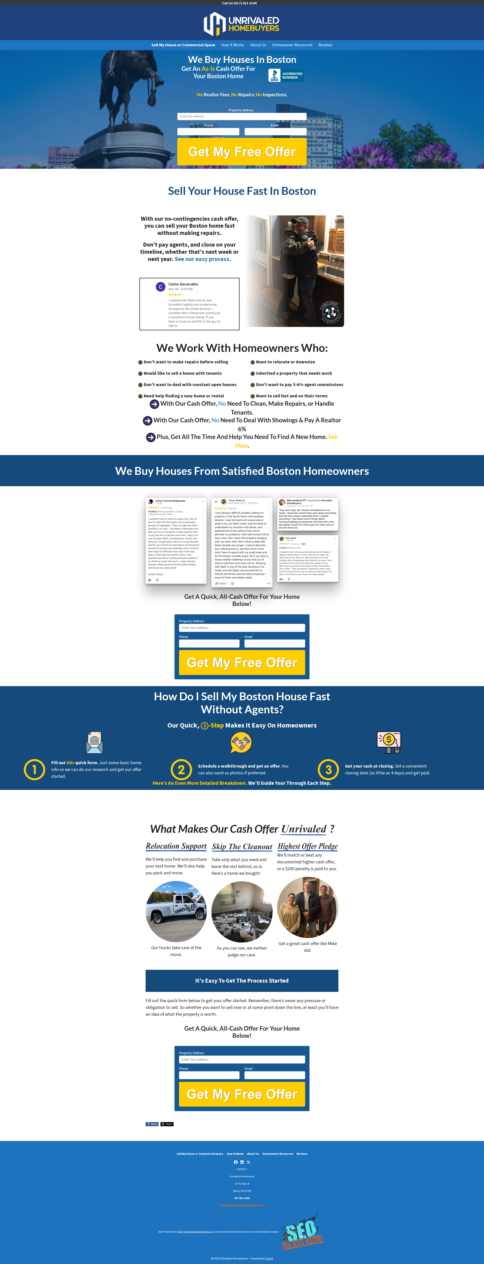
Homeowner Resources (292, 45)
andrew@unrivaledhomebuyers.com (242, 1205)
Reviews (326, 45)
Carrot (269, 1258)
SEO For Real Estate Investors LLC (195, 1231)
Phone (208, 125)
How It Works (232, 45)
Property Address (242, 110)
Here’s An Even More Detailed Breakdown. (200, 783)
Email (275, 125)
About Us (258, 45)
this (70, 762)
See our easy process (202, 259)
